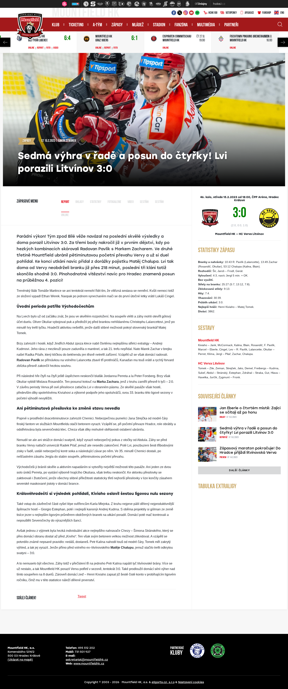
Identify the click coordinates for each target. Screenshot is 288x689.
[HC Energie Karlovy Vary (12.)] (165, 4)
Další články (239, 470)
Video (55, 48)
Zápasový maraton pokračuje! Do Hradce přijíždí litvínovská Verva (250, 450)
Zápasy (117, 25)
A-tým (97, 25)
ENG (282, 13)
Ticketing (76, 25)
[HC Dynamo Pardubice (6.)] (121, 4)
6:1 (134, 38)
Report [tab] (65, 202)
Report (40, 48)
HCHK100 (212, 13)
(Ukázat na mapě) (20, 659)
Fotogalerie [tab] (114, 202)
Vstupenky (231, 13)
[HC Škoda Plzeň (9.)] (144, 4)
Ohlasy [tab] (79, 202)
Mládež (138, 25)
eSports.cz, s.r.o (163, 682)
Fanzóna (181, 25)
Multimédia (206, 25)
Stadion (159, 25)
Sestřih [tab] (144, 202)
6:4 (67, 38)
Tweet (82, 596)
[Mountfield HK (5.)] (114, 4)
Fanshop (266, 13)
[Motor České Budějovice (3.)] (100, 4)
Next (283, 42)
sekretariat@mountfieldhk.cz (87, 659)
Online (31, 48)
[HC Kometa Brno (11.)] (158, 4)
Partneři (231, 25)
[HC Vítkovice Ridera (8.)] (136, 4)
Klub (55, 25)
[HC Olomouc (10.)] (151, 4)
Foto (48, 48)
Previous (5, 42)
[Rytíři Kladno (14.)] (179, 4)
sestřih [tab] (159, 202)
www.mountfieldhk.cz (88, 663)
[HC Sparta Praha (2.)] (93, 4)
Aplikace (249, 13)
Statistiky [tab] (95, 202)
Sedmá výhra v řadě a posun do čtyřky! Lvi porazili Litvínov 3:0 (248, 430)
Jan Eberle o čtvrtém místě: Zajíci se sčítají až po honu (250, 410)
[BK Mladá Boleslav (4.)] (107, 4)
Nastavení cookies (191, 682)
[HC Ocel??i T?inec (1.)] (86, 4)
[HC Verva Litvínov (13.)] (172, 4)
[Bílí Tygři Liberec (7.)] (129, 4)
